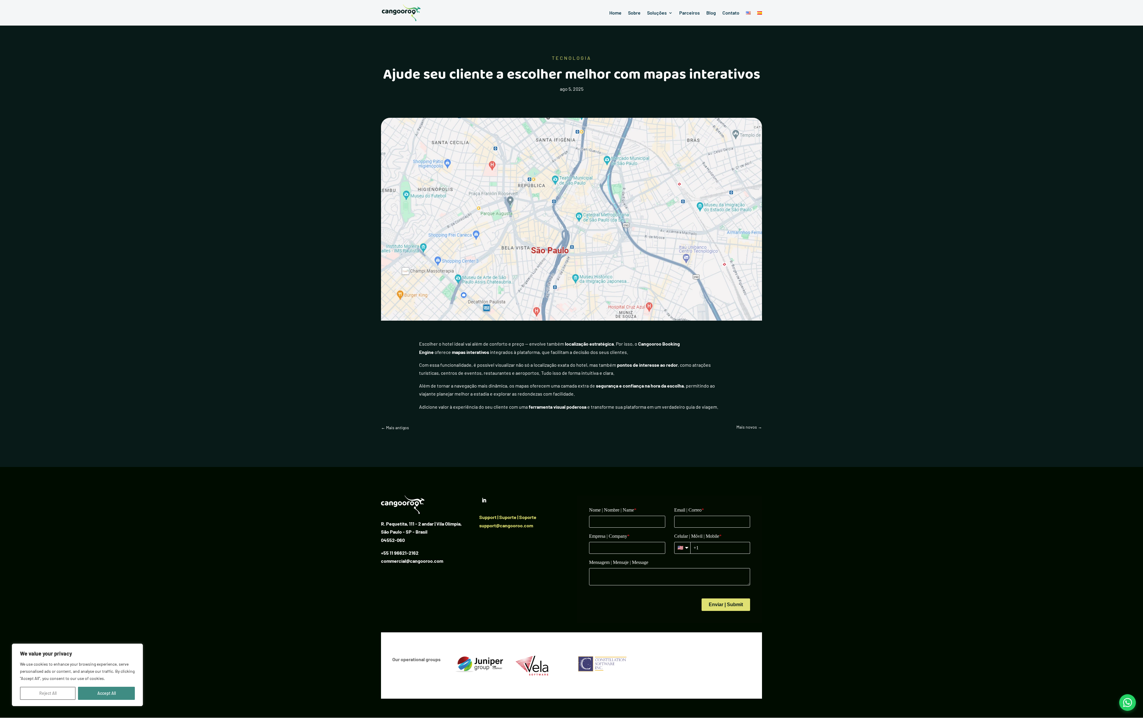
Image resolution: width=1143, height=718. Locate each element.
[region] (77, 675)
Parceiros (689, 13)
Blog (711, 13)
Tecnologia (571, 58)
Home (615, 13)
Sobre (634, 13)
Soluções (657, 13)
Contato (730, 13)
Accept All (106, 693)
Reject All (48, 693)
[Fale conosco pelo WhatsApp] (1127, 702)
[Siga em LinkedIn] (484, 500)
